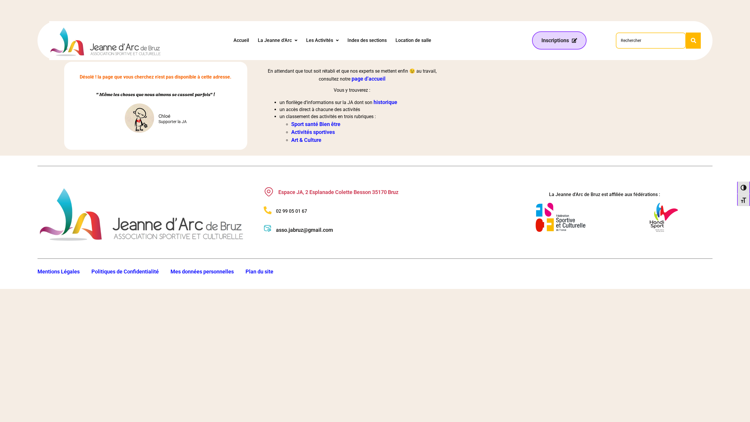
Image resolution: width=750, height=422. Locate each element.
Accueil (241, 40)
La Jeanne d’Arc (275, 40)
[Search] (693, 41)
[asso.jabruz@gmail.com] (268, 228)
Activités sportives (313, 132)
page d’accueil (369, 79)
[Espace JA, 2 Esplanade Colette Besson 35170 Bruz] (269, 192)
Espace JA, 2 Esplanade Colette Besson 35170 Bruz (338, 192)
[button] (277, 40)
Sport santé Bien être (315, 124)
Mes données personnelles (202, 271)
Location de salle (413, 40)
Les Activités (319, 40)
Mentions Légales (59, 271)
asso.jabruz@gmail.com (304, 230)
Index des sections (367, 40)
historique (385, 102)
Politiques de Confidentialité (125, 271)
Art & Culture (306, 140)
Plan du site (259, 271)
